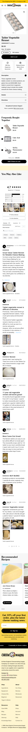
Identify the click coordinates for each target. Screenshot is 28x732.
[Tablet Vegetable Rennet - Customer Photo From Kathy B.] (22, 205)
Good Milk (4, 708)
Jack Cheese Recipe (9, 586)
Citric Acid (16, 138)
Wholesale (19, 694)
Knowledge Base (6, 721)
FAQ (17, 718)
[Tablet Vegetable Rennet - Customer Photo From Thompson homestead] (16, 205)
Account (18, 711)
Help (17, 705)
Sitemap (3, 718)
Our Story (18, 688)
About (17, 685)
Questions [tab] (15, 223)
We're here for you (18, 108)
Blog (2, 711)
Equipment (4, 691)
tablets (19, 234)
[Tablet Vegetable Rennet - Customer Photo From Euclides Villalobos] (5, 210)
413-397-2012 (5, 679)
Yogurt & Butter (6, 700)
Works (16, 237)
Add (14, 161)
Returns (18, 714)
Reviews (18, 691)
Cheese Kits (5, 694)
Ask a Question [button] (14, 218)
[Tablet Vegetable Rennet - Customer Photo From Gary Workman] (11, 210)
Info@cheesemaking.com (8, 677)
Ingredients (4, 688)
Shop (3, 685)
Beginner (4, 697)
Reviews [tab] (5, 223)
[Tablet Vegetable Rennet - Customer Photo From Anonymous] (5, 205)
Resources (4, 705)
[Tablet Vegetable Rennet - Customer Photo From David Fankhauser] (11, 205)
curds (10, 237)
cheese (5, 234)
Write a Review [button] (14, 214)
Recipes (3, 714)
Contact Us (19, 721)
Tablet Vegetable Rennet (8, 293)
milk (5, 237)
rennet (12, 234)
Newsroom (19, 697)
